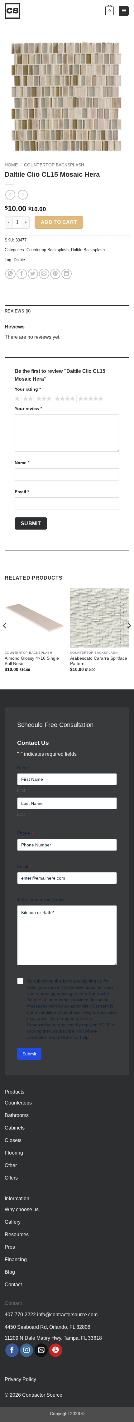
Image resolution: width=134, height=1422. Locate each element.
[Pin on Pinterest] (55, 274)
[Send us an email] (41, 1350)
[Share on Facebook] (22, 274)
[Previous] (5, 638)
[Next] (129, 638)
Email (22, 491)
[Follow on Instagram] (26, 1350)
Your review (28, 408)
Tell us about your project (42, 899)
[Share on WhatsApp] (10, 274)
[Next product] (10, 195)
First (21, 790)
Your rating (28, 389)
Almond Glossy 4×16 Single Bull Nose (32, 661)
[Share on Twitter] (33, 274)
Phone (25, 832)
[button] (124, 11)
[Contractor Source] (14, 11)
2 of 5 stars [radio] (27, 399)
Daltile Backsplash (88, 249)
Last (21, 814)
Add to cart (59, 222)
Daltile (19, 259)
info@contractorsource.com (67, 1314)
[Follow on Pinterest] (55, 1350)
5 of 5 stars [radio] (89, 399)
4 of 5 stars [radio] (64, 399)
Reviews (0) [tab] (18, 311)
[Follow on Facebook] (12, 1350)
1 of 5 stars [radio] (16, 399)
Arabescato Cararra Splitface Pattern (98, 661)
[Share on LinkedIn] (66, 274)
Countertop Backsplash (54, 165)
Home (11, 165)
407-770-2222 (20, 1314)
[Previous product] (22, 195)
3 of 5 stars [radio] (43, 399)
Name (22, 462)
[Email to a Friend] (44, 274)
